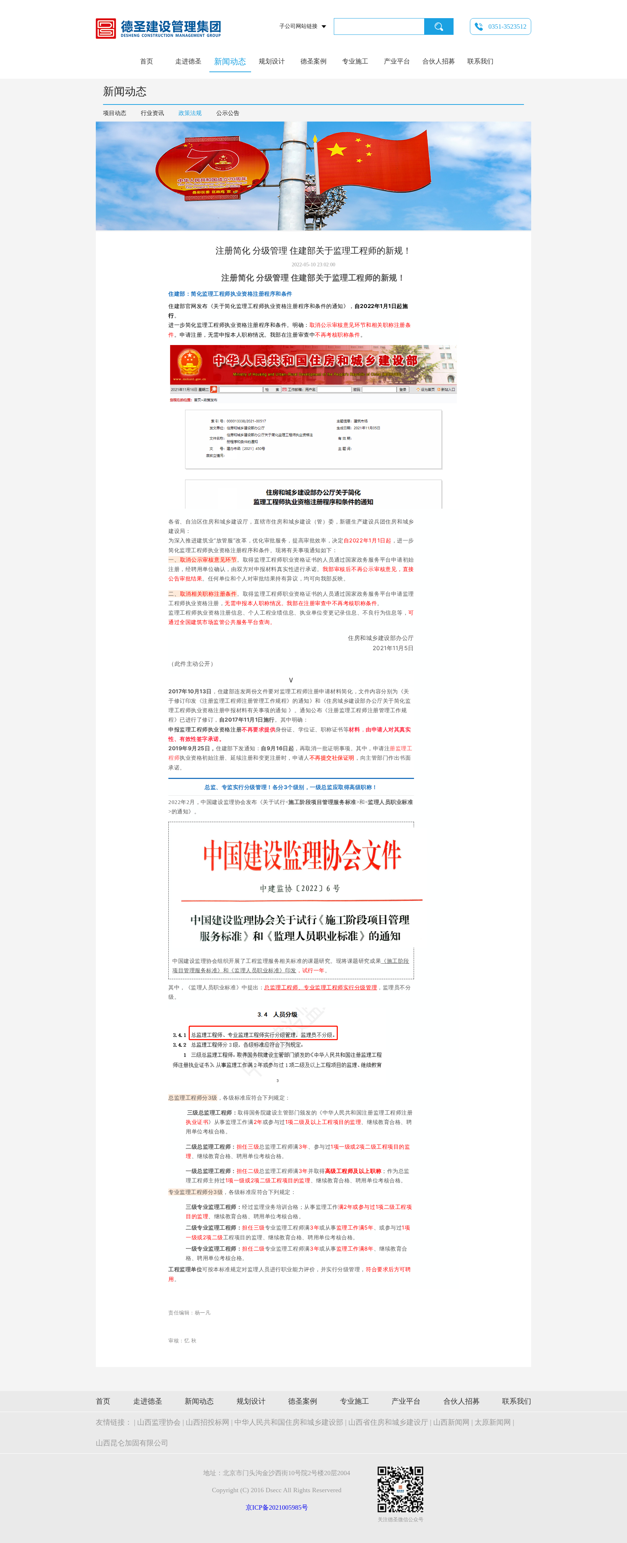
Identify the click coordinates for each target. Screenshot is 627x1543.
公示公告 (227, 113)
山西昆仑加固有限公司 (132, 1443)
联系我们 (480, 61)
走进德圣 (188, 61)
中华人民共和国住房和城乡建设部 (288, 1422)
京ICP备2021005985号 (277, 1507)
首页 (146, 61)
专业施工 (355, 61)
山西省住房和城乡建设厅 (388, 1422)
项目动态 (114, 113)
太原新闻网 (493, 1422)
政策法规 (190, 113)
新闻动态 (230, 61)
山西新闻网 (451, 1422)
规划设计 (272, 61)
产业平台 (397, 61)
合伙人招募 (438, 61)
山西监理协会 (159, 1422)
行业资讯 (152, 113)
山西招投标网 (207, 1422)
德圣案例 (313, 61)
